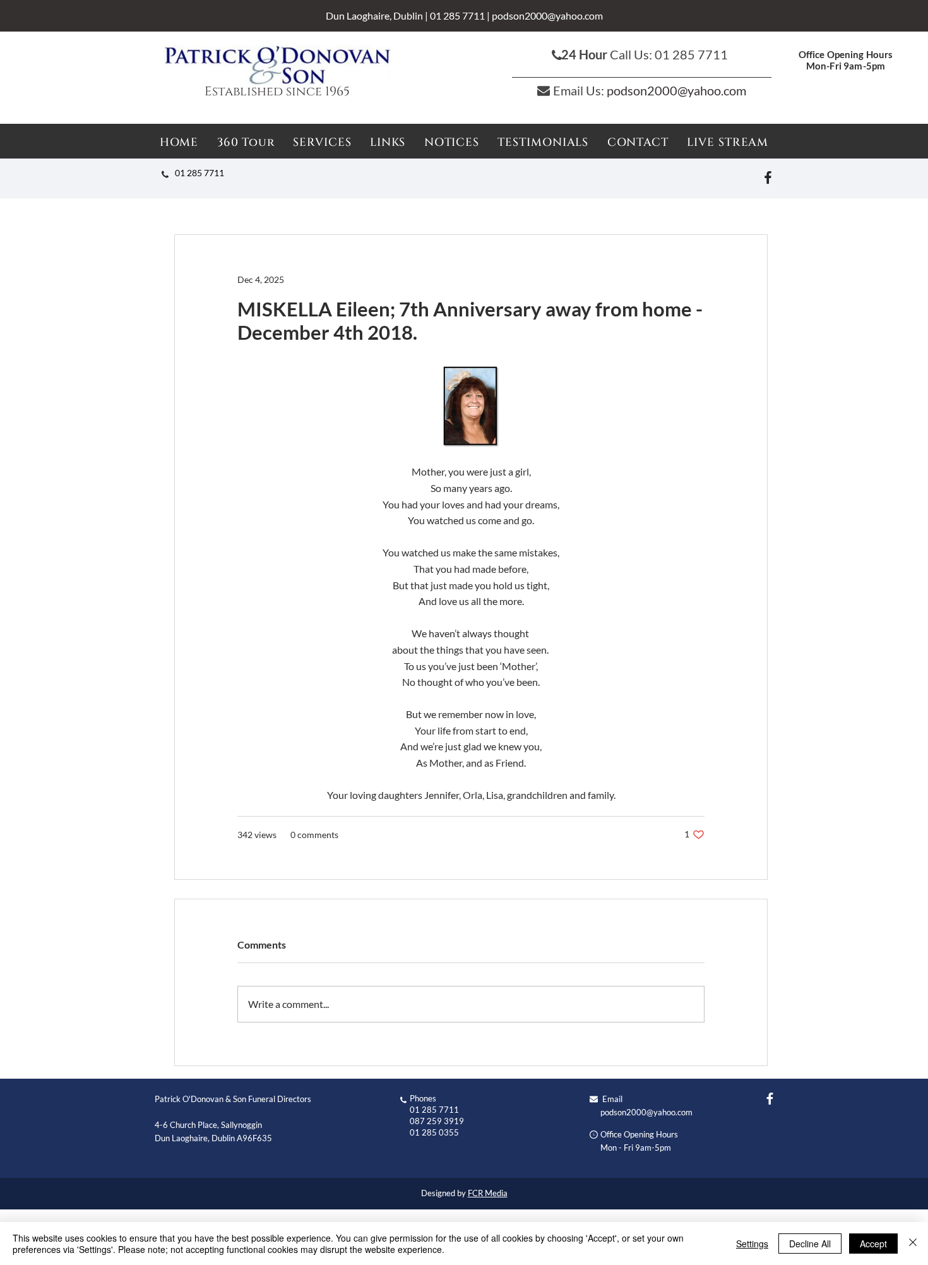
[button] (451, 142)
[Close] (912, 1243)
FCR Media (488, 1193)
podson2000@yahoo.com (547, 15)
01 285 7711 (457, 15)
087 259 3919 (437, 1121)
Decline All (810, 1243)
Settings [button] (752, 1243)
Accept (873, 1243)
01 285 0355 (434, 1132)
